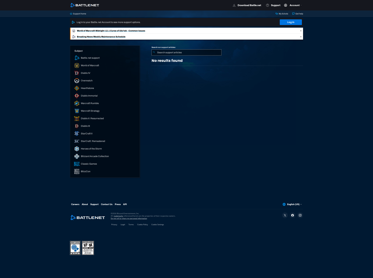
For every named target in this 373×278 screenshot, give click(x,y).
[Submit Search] (154, 52)
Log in (290, 22)
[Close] (301, 31)
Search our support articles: (164, 47)
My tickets (283, 14)
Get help (299, 14)
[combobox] (186, 52)
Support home (79, 14)
